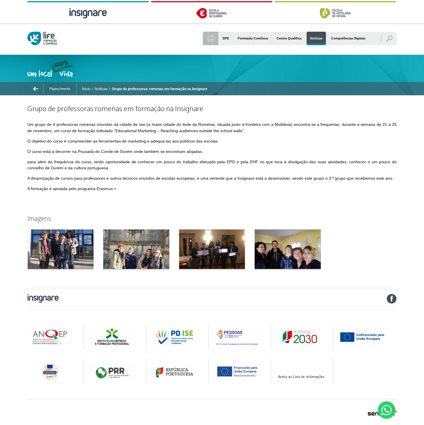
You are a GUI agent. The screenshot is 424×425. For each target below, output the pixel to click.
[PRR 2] (176, 371)
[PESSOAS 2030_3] (367, 337)
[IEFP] (114, 337)
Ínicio (86, 89)
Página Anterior (59, 88)
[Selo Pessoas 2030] (51, 371)
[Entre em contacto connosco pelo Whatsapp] (386, 410)
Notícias (101, 89)
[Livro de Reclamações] (301, 371)
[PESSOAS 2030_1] (239, 337)
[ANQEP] (51, 337)
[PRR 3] (239, 371)
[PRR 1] (114, 371)
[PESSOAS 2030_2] (301, 337)
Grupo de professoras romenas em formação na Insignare (159, 89)
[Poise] (176, 337)
